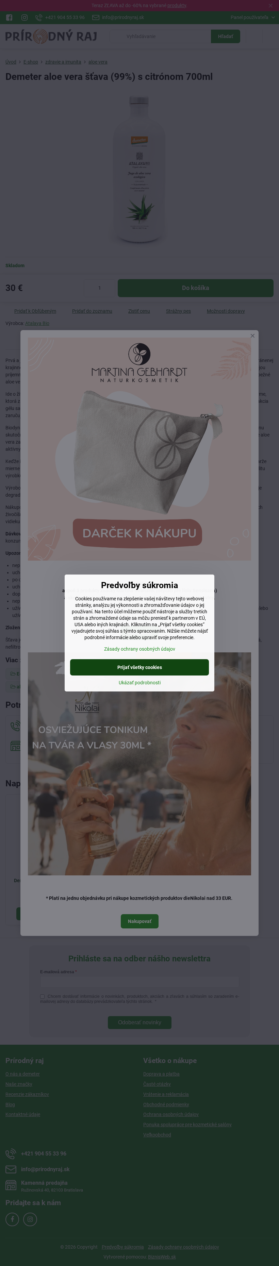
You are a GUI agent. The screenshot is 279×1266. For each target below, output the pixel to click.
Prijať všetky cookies (139, 667)
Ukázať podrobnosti (140, 682)
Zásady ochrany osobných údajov (139, 649)
